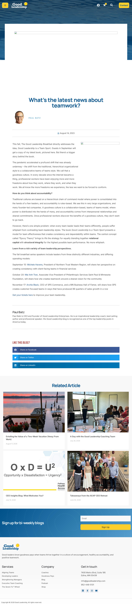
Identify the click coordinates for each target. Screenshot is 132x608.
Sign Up (105, 527)
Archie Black (33, 284)
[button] (111, 5)
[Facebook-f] (87, 590)
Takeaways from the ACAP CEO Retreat (88, 495)
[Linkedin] (83, 590)
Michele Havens (35, 264)
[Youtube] (96, 590)
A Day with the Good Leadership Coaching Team (92, 436)
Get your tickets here (23, 295)
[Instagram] (92, 590)
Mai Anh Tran (31, 274)
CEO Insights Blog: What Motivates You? (24, 495)
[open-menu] (5, 5)
